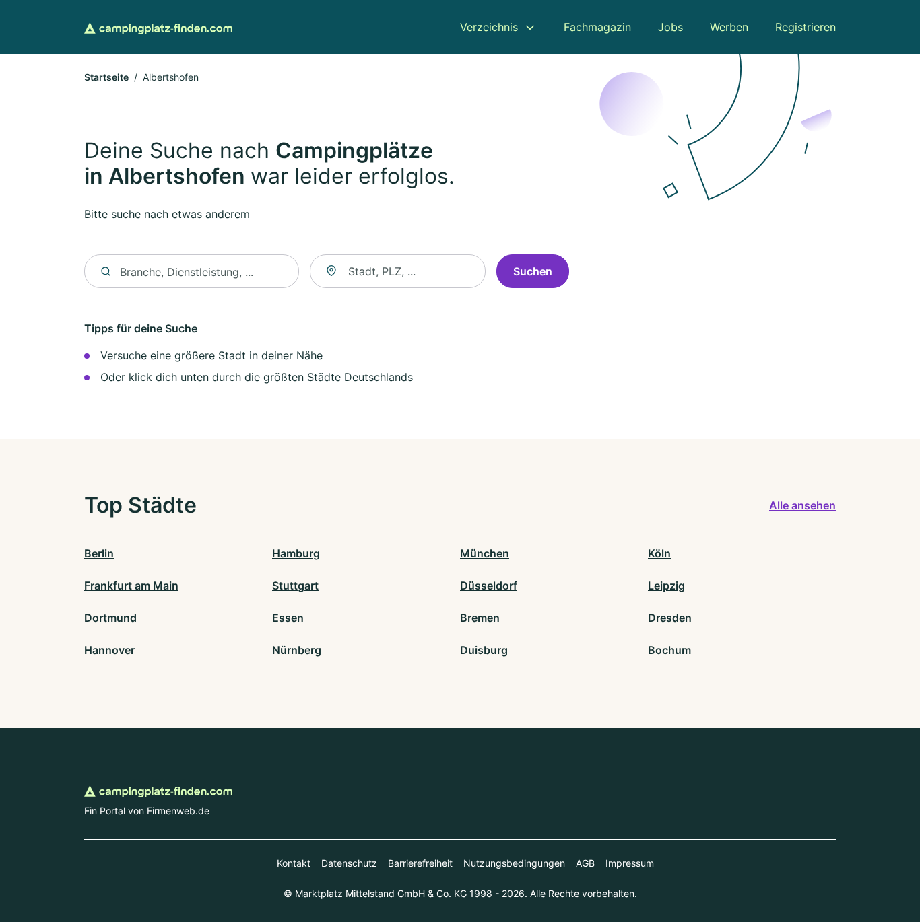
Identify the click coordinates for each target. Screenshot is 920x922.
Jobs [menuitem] (670, 27)
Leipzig (666, 585)
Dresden (670, 618)
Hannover (109, 650)
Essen (288, 618)
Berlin (99, 553)
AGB (585, 863)
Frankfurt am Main (131, 585)
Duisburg (484, 650)
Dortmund (110, 618)
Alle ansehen (802, 505)
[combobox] (398, 271)
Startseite (106, 77)
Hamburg (296, 553)
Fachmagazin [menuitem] (597, 27)
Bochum (669, 650)
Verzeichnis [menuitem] (489, 27)
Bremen (480, 618)
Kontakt (293, 863)
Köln (659, 553)
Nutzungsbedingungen (514, 863)
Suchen (532, 271)
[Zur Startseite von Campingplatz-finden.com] (158, 27)
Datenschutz (349, 863)
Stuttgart (295, 585)
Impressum (629, 863)
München (484, 553)
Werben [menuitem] (729, 27)
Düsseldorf (488, 585)
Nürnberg (296, 650)
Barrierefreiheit (420, 863)
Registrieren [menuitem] (805, 27)
